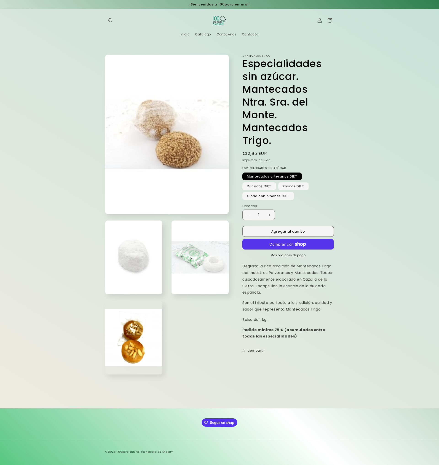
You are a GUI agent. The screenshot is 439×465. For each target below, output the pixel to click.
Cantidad (249, 206)
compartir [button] (256, 350)
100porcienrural (129, 452)
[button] (110, 20)
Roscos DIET (293, 186)
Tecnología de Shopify (157, 452)
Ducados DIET (259, 186)
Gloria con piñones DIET (268, 196)
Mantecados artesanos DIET (272, 176)
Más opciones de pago (288, 255)
